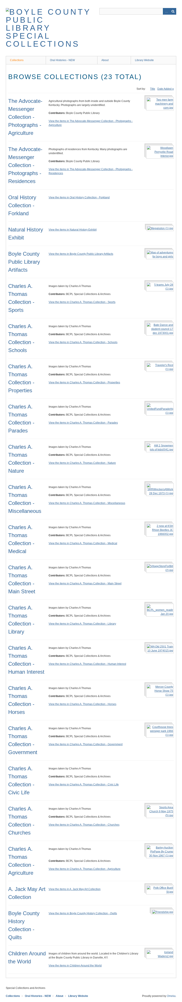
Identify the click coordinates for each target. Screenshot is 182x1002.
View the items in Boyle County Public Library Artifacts (81, 253)
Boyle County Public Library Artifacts (24, 262)
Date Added (164, 88)
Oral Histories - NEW (62, 60)
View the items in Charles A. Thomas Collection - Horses (82, 704)
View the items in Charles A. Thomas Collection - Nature (82, 462)
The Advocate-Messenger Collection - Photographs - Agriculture (25, 117)
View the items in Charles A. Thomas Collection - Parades (83, 422)
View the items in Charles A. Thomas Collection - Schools (83, 342)
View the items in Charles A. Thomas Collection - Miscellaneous (87, 503)
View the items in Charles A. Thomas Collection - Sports (82, 302)
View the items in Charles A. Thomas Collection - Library (82, 623)
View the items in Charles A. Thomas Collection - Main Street (85, 583)
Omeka (171, 996)
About (105, 60)
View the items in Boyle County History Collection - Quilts (83, 913)
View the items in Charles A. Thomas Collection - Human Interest (87, 663)
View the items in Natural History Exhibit (73, 229)
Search (173, 11)
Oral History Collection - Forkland (22, 205)
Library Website (144, 60)
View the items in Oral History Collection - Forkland (79, 197)
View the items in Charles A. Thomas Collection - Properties (84, 382)
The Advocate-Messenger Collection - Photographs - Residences (25, 165)
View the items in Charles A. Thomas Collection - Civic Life (84, 784)
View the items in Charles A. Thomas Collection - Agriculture (85, 869)
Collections (17, 60)
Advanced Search (166, 11)
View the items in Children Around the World (75, 965)
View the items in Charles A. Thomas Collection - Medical (83, 543)
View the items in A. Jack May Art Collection (75, 889)
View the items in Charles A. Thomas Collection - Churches (84, 824)
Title (152, 88)
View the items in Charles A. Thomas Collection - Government (86, 744)
